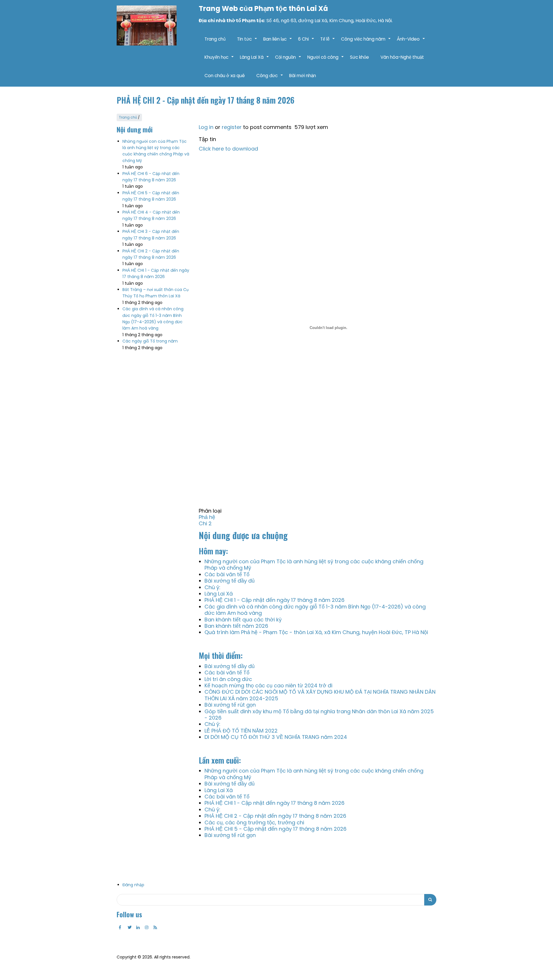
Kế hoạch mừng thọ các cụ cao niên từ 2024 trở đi (268, 685)
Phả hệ (207, 517)
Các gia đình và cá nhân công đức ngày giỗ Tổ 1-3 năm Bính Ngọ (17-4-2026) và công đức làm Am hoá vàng (315, 610)
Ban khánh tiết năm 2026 (236, 625)
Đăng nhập (133, 885)
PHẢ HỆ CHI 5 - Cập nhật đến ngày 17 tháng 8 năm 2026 (275, 828)
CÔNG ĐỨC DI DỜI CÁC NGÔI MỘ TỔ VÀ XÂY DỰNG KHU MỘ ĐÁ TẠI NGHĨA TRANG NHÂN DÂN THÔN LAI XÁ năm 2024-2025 (319, 695)
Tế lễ (327, 42)
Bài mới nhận (302, 76)
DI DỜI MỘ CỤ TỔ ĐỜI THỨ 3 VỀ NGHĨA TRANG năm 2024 (275, 737)
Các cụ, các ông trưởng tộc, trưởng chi (254, 822)
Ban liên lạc (277, 42)
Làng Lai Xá (254, 60)
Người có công (325, 60)
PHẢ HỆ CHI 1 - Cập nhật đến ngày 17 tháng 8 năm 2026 (274, 600)
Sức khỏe (359, 57)
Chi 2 (205, 523)
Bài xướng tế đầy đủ (229, 580)
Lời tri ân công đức (228, 679)
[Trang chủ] (147, 25)
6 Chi (306, 42)
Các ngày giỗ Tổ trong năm (150, 341)
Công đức (269, 79)
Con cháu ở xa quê (224, 76)
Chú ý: (212, 587)
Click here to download (228, 148)
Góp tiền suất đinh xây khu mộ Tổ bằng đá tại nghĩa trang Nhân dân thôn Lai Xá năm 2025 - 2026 (319, 714)
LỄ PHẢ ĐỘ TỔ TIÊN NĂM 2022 (241, 730)
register (232, 127)
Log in (206, 127)
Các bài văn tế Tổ (226, 574)
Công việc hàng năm (366, 42)
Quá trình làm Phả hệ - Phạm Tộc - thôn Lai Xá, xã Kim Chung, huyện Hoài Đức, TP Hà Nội (316, 632)
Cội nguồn (288, 60)
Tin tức (247, 42)
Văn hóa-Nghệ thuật (402, 57)
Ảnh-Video (411, 42)
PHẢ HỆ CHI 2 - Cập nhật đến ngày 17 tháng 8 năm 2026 (275, 815)
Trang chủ (215, 39)
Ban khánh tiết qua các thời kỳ (243, 619)
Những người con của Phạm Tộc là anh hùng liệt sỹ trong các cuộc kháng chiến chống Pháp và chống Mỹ (313, 564)
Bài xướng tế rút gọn (230, 704)
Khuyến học (219, 60)
